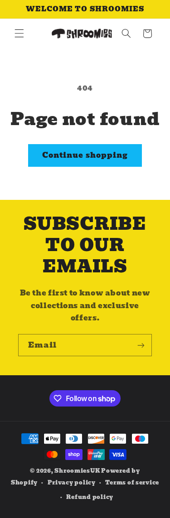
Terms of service (132, 483)
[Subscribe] (141, 345)
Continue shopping (85, 155)
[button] (19, 33)
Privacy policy (72, 483)
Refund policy (89, 497)
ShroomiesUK (77, 471)
